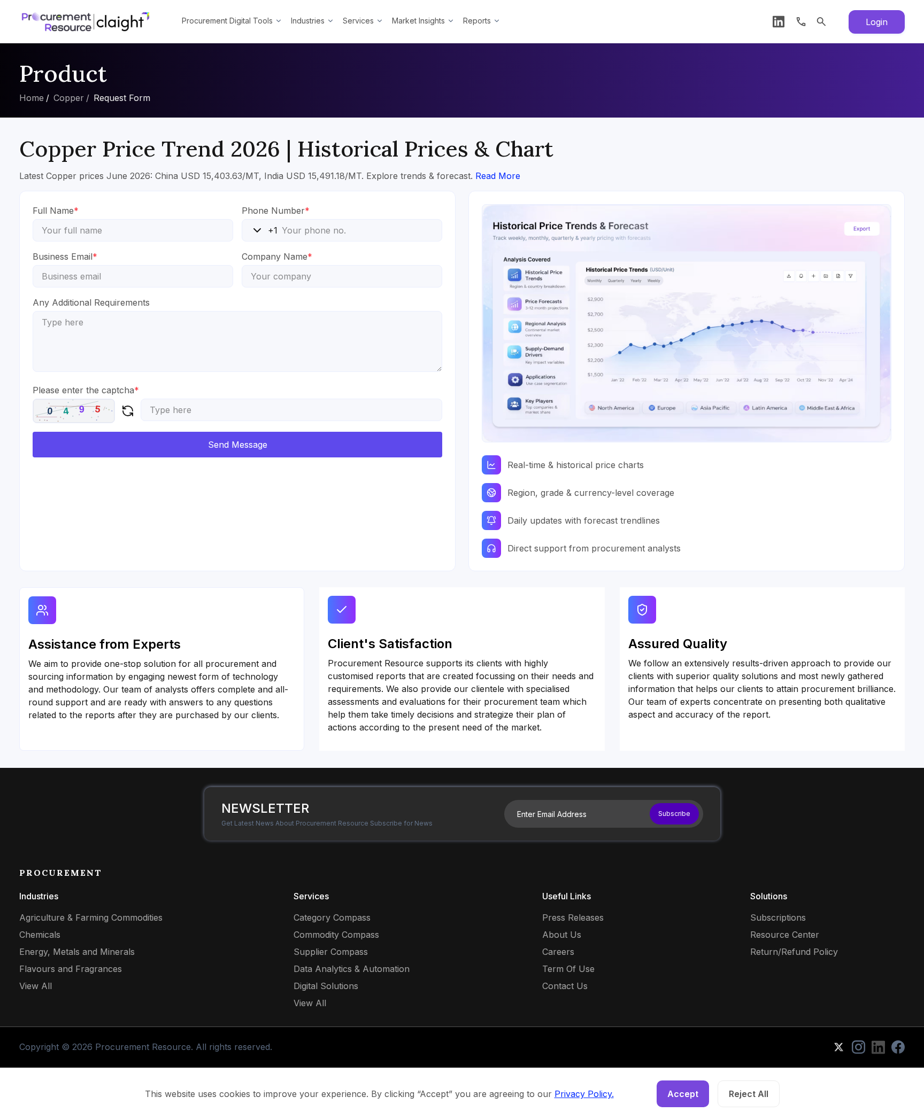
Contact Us (565, 986)
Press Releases (573, 917)
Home (31, 97)
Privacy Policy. (584, 1093)
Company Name (277, 256)
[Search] (821, 21)
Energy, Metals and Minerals (77, 951)
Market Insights (418, 20)
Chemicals (39, 934)
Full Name (56, 210)
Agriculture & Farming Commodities (91, 917)
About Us (561, 934)
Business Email (65, 256)
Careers (558, 951)
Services (358, 20)
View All (35, 986)
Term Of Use (568, 968)
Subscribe (674, 814)
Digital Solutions (326, 986)
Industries (308, 20)
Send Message (237, 444)
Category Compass (332, 917)
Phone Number (276, 210)
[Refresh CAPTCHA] (127, 411)
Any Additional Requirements (91, 302)
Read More (497, 175)
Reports (477, 20)
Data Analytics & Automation (352, 968)
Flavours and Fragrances (70, 968)
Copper (68, 97)
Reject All (748, 1093)
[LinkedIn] (779, 21)
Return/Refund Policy (794, 951)
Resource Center (784, 934)
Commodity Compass (336, 934)
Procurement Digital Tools (227, 20)
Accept (682, 1093)
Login (877, 22)
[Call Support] (801, 21)
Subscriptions (778, 917)
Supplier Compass (331, 951)
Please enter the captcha (86, 390)
